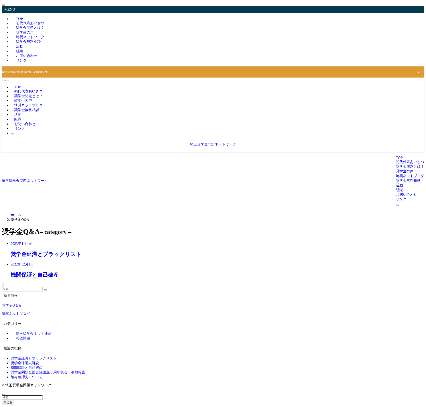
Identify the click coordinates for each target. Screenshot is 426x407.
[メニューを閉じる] (3, 5)
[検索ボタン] (12, 134)
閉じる (8, 402)
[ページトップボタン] (3, 394)
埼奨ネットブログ (16, 313)
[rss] (423, 72)
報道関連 (23, 338)
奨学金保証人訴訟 (25, 363)
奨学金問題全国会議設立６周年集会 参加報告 (48, 372)
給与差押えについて (27, 377)
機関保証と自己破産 (27, 367)
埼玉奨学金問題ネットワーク (213, 144)
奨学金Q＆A (11, 305)
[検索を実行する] (45, 290)
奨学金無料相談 (28, 42)
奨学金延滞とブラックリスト (34, 358)
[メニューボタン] (7, 80)
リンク (21, 60)
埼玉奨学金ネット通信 (33, 333)
